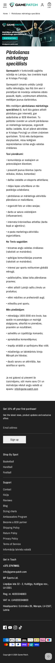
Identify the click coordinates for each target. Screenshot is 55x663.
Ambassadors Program (15, 517)
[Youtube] (10, 627)
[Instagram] (15, 627)
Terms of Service (12, 544)
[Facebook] (5, 627)
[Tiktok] (20, 627)
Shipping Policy (11, 527)
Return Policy (10, 533)
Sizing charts (10, 511)
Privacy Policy (10, 538)
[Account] (42, 4)
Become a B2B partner (15, 522)
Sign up (14, 439)
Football (7, 472)
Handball (7, 467)
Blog (5, 506)
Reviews (7, 500)
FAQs (6, 495)
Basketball (8, 461)
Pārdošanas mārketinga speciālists (25, 13)
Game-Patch (23, 654)
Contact (7, 489)
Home (5, 13)
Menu (5, 7)
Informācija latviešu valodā (17, 549)
